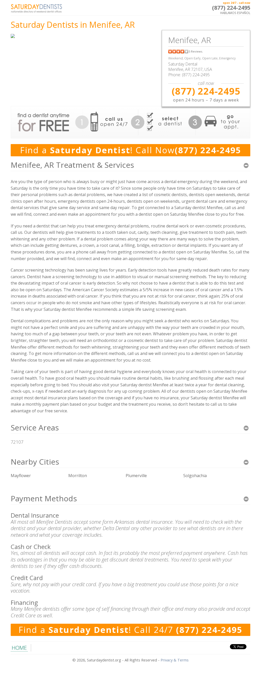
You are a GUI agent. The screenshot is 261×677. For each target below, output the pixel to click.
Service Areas (35, 427)
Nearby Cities (35, 461)
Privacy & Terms (175, 660)
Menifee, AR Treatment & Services (72, 165)
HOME (19, 647)
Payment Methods (44, 498)
